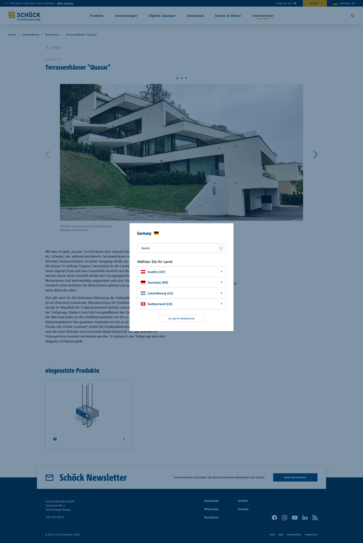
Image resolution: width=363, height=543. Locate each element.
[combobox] (181, 248)
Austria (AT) (156, 272)
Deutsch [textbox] (145, 248)
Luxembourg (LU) (160, 293)
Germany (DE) (157, 282)
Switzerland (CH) (159, 304)
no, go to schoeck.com (181, 318)
